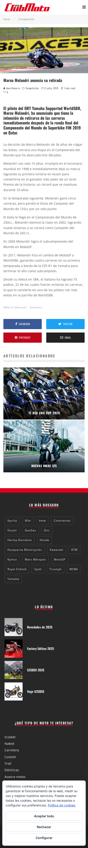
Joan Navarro (12, 88)
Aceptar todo (44, 816)
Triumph (55, 569)
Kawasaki (56, 550)
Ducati (12, 530)
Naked (9, 743)
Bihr (28, 520)
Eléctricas (12, 770)
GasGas (30, 530)
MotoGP (59, 559)
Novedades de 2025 (39, 627)
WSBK (73, 569)
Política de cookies (61, 805)
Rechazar (44, 827)
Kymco (12, 559)
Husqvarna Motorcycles (24, 550)
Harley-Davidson (19, 540)
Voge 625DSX (35, 691)
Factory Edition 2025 (40, 648)
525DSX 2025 (35, 670)
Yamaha (37, 307)
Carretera (12, 750)
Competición (32, 88)
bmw (42, 520)
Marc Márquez (35, 559)
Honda (44, 540)
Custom (10, 757)
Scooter (10, 737)
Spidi (38, 569)
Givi (47, 530)
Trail (8, 763)
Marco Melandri (16, 307)
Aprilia (12, 520)
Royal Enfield (16, 569)
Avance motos (15, 777)
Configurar (44, 838)
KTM (74, 550)
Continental (62, 520)
